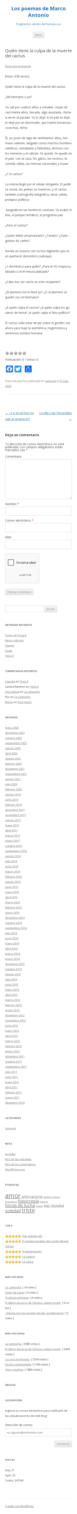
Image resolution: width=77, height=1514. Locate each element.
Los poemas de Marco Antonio (38, 11)
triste (28, 1210)
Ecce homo (25, 702)
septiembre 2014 (16, 928)
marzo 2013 (12, 1000)
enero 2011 (12, 1097)
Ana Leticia (12, 692)
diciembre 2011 (15, 1056)
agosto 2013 (13, 974)
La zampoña (32, 692)
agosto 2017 (13, 820)
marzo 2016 (12, 871)
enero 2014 (12, 959)
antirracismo (32, 1196)
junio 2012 (11, 1026)
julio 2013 (11, 979)
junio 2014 (11, 938)
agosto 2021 (13, 779)
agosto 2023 (13, 748)
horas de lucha (20, 1205)
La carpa (27, 1262)
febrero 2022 (13, 764)
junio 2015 (11, 887)
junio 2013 (11, 984)
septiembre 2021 (16, 774)
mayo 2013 (12, 990)
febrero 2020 (13, 789)
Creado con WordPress (19, 1506)
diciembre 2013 (15, 964)
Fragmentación (31, 1251)
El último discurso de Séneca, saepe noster (33, 1303)
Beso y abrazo (14, 640)
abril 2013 (11, 995)
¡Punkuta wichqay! (17, 1298)
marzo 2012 (12, 1041)
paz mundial (54, 1205)
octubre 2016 (13, 846)
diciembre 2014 (15, 918)
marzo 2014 (12, 954)
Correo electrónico (19, 520)
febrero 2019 (13, 805)
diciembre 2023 (15, 733)
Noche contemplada (18, 1364)
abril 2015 (11, 897)
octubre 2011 (13, 1061)
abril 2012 (11, 1036)
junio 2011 (11, 1077)
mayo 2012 (12, 1031)
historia (44, 1201)
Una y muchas (14, 1369)
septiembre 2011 (16, 1067)
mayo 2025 (12, 728)
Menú (38, 34)
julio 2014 (11, 933)
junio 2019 (11, 800)
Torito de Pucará (16, 635)
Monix (9, 702)
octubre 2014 (13, 923)
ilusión (39, 1206)
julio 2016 (11, 861)
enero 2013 (12, 1010)
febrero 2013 (13, 1005)
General (50, 381)
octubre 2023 (13, 738)
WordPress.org (15, 1169)
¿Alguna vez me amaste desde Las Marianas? (34, 1313)
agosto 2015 (13, 882)
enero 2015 (12, 913)
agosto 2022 (13, 758)
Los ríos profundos (17, 1359)
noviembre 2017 (15, 815)
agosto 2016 (13, 856)
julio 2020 (11, 784)
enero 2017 (12, 841)
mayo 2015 (12, 892)
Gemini (9, 645)
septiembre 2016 (16, 851)
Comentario (13, 456)
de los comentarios (20, 1164)
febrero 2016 (13, 877)
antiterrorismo (52, 1197)
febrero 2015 (13, 907)
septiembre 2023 (16, 743)
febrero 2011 (13, 1092)
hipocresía (28, 1201)
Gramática (11, 1201)
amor (13, 1195)
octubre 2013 (13, 969)
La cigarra (28, 1256)
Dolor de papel (14, 1292)
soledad (13, 1211)
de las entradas (18, 1159)
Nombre (12, 504)
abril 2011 (11, 1087)
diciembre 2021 (15, 769)
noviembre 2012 (15, 1020)
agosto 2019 (13, 794)
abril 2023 (11, 753)
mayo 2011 (12, 1082)
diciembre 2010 (15, 1103)
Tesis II (9, 656)
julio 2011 (11, 1072)
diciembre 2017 (15, 810)
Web (8, 537)
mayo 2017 (12, 825)
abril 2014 (11, 948)
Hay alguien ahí (32, 1236)
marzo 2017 (12, 835)
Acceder (10, 1154)
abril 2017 (11, 830)
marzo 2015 (12, 902)
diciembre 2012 (15, 1015)
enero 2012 (12, 1051)
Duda (8, 651)
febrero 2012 (13, 1046)
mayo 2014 (12, 943)
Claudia (10, 681)
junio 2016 (11, 866)
